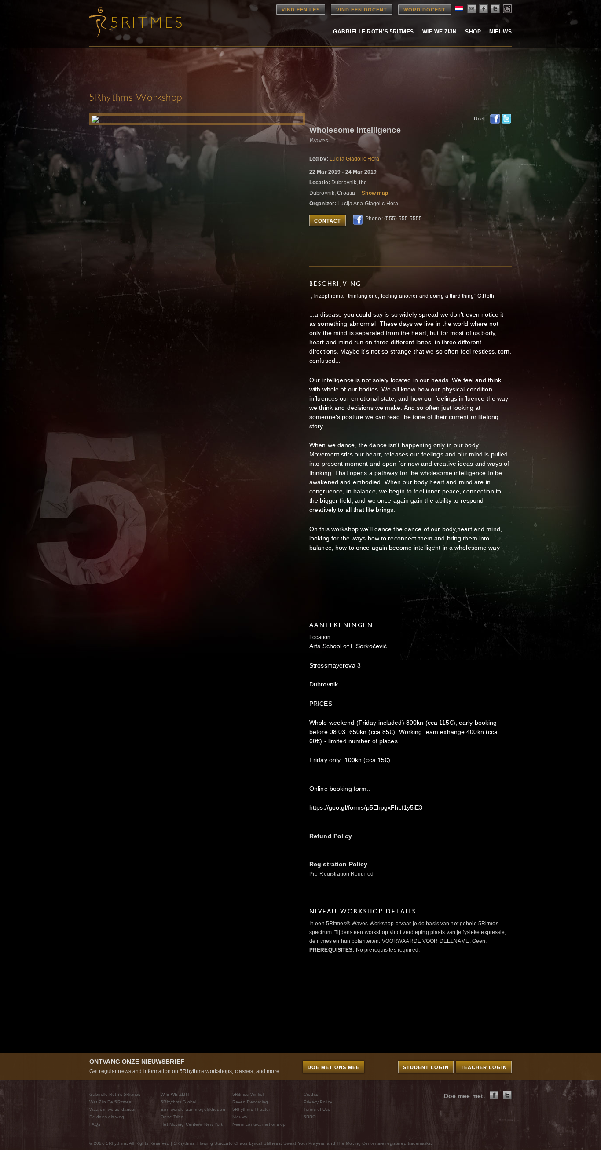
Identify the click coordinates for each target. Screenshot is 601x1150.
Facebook (495, 118)
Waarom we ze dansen (113, 1109)
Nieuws (500, 32)
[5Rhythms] (137, 22)
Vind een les (301, 9)
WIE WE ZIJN (174, 1094)
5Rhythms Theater (251, 1109)
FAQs (94, 1124)
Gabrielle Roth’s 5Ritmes (373, 32)
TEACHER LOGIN (484, 1067)
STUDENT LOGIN (426, 1067)
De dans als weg (106, 1116)
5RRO (310, 1116)
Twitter (506, 118)
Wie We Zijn (439, 32)
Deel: (479, 118)
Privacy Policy (318, 1101)
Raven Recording (250, 1101)
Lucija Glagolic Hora (354, 159)
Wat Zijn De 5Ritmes (110, 1101)
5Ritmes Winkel (248, 1094)
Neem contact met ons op (259, 1124)
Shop (473, 32)
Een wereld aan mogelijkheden (193, 1109)
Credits (311, 1094)
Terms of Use (317, 1109)
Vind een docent (361, 9)
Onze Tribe (172, 1116)
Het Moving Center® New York (192, 1124)
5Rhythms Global (178, 1101)
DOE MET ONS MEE (333, 1067)
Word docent (424, 9)
